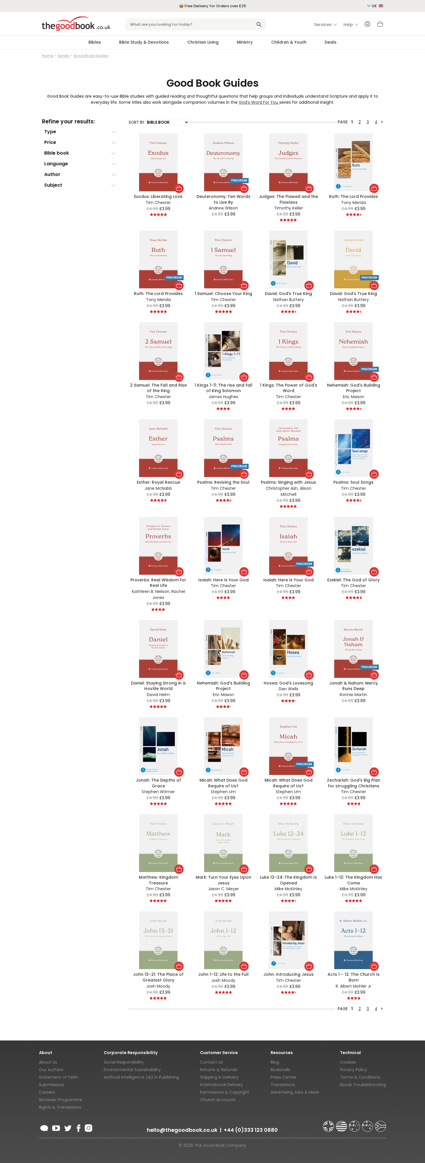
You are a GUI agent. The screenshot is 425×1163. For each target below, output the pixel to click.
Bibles (94, 42)
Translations (283, 1085)
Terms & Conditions (360, 1077)
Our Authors (51, 1070)
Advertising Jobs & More (295, 1092)
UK (375, 6)
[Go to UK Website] (329, 1124)
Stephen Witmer (158, 792)
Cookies (348, 1062)
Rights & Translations (60, 1107)
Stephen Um (223, 792)
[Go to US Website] (342, 1124)
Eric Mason (353, 397)
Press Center (283, 1077)
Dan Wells (288, 689)
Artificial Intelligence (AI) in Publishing (141, 1077)
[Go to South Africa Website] (380, 1124)
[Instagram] (88, 1127)
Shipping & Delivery (219, 1077)
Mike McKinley (288, 889)
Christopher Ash (282, 488)
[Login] (367, 24)
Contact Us (211, 1062)
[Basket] (380, 25)
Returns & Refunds (218, 1070)
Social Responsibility (124, 1062)
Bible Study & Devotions (144, 42)
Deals (331, 42)
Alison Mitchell (296, 491)
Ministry (245, 42)
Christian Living (203, 42)
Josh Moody (158, 986)
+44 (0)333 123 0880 (251, 1130)
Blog (275, 1062)
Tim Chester (158, 202)
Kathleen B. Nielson (150, 591)
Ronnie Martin (353, 695)
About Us (48, 1062)
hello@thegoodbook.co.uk (182, 1130)
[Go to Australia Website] (355, 1124)
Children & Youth (288, 42)
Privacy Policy (353, 1070)
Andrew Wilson (223, 208)
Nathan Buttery (288, 300)
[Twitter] (67, 1127)
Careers (47, 1092)
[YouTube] (56, 1127)
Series (63, 55)
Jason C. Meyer (223, 889)
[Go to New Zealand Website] (368, 1124)
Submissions (51, 1085)
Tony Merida (353, 202)
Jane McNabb (158, 488)
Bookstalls (280, 1070)
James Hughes (223, 397)
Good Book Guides (90, 55)
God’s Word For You (258, 102)
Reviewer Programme (60, 1100)
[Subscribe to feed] (44, 1127)
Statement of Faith (58, 1077)
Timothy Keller (288, 208)
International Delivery (221, 1085)
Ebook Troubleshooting (363, 1085)
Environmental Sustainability (132, 1070)
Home (47, 55)
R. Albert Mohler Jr (353, 986)
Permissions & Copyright (224, 1092)
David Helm (158, 695)
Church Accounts (218, 1100)
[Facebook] (78, 1127)
